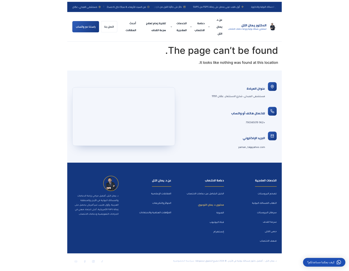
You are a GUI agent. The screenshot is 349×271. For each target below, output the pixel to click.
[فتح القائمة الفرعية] (209, 26)
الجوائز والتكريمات (161, 203)
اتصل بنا (109, 26)
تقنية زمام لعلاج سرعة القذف (156, 27)
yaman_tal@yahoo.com (251, 147)
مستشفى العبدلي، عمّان (84, 7)
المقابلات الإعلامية (161, 194)
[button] (324, 262)
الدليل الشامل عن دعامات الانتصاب (205, 194)
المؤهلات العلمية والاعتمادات (155, 213)
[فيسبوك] (84, 261)
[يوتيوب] (75, 261)
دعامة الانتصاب (199, 27)
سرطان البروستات (267, 213)
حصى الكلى (271, 231)
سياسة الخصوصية (183, 261)
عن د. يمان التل (219, 26)
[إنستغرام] (93, 261)
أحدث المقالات (131, 27)
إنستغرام (218, 232)
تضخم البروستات (267, 194)
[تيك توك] (102, 261)
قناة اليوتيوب (217, 222)
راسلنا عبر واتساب (86, 26)
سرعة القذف (270, 222)
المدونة (220, 213)
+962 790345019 (255, 122)
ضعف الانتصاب (268, 241)
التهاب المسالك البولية (264, 203)
